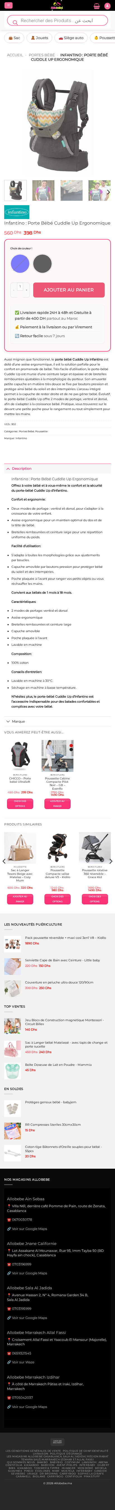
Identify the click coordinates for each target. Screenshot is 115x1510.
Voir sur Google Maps (29, 1229)
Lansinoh (89, 1462)
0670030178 (22, 1219)
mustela (68, 1471)
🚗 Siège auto (71, 37)
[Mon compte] (107, 6)
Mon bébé (85, 1468)
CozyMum (72, 1462)
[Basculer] (8, 468)
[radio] (20, 263)
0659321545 (21, 1353)
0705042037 (22, 1397)
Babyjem (48, 1465)
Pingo (28, 1471)
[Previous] (13, 122)
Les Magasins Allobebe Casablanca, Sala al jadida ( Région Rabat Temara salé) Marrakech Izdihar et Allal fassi (58, 1458)
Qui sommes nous (21, 1462)
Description (22, 468)
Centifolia (14, 1465)
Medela (101, 1468)
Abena (103, 1462)
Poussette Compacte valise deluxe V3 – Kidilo (57, 874)
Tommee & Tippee (46, 1468)
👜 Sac (14, 37)
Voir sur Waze (23, 1362)
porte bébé (63, 359)
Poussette (41, 431)
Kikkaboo (31, 1465)
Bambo (42, 1462)
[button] (8, 5)
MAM (55, 1471)
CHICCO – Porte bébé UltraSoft (20, 780)
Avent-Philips (67, 1465)
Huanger (69, 1468)
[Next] (102, 122)
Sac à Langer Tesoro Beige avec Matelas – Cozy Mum (20, 875)
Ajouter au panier (69, 290)
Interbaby (87, 1465)
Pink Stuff (92, 1476)
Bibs (12, 1468)
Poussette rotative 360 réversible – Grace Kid (94, 874)
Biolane (39, 1476)
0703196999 (21, 1264)
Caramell (23, 1476)
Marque (18, 721)
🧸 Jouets (39, 37)
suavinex (15, 1471)
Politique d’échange (66, 1453)
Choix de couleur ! (21, 248)
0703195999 (21, 1308)
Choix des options (20, 803)
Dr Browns (49, 1473)
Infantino (21, 438)
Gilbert (103, 1465)
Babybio (56, 1462)
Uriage (32, 1473)
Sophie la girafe (91, 1473)
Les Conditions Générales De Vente (33, 1451)
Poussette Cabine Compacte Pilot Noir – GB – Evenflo (57, 783)
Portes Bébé (42, 55)
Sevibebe (18, 1473)
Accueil (15, 55)
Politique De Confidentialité (85, 1451)
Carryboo (68, 1473)
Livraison (40, 1453)
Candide (100, 1471)
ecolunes (42, 1471)
